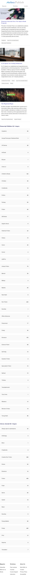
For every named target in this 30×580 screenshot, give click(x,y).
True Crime (4, 394)
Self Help (4, 351)
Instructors (12, 574)
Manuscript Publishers (6, 43)
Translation (4, 549)
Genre (3, 492)
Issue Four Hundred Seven (12, 40)
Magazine (4, 6)
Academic (4, 40)
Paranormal (4, 323)
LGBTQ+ (4, 259)
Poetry (11, 83)
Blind (3, 443)
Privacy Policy (23, 572)
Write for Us (3, 569)
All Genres (4, 145)
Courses (12, 569)
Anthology (4, 436)
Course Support (14, 572)
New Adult (4, 295)
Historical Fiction (6, 230)
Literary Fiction (5, 266)
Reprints (4, 542)
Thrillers (4, 380)
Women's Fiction (6, 408)
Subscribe (2, 567)
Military (3, 280)
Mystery (4, 287)
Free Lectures (13, 567)
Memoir (3, 273)
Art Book (4, 152)
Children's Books (6, 174)
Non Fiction (4, 302)
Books (1, 572)
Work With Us (23, 567)
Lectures (26, 6)
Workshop (15, 6)
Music (3, 507)
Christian (4, 181)
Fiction (13, 80)
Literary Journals (5, 83)
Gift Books (4, 216)
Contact (22, 569)
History (3, 238)
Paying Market (5, 521)
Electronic (4, 471)
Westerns (4, 401)
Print (3, 535)
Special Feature (17, 119)
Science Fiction (5, 344)
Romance (4, 337)
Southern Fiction (6, 359)
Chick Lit (4, 166)
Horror (3, 245)
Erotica (3, 195)
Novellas (4, 309)
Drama (3, 464)
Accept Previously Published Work (10, 138)
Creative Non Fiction (6, 80)
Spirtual (4, 373)
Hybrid (3, 500)
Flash (3, 485)
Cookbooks (4, 188)
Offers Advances (6, 316)
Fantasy (4, 202)
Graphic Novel (5, 223)
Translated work (6, 387)
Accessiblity (23, 574)
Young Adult (5, 416)
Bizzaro (3, 159)
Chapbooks (4, 450)
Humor (3, 252)
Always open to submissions (9, 428)
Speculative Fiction (6, 366)
